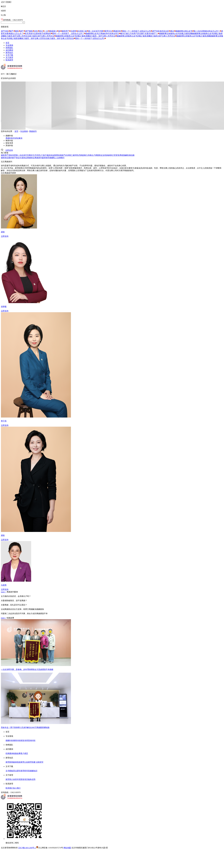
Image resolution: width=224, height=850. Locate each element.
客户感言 (24, 753)
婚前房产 (65, 31)
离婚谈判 (33, 131)
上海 (3, 15)
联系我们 (9, 788)
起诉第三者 (82, 31)
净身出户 (91, 155)
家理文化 (108, 31)
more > (3, 592)
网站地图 (67, 848)
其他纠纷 (9, 145)
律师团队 (9, 48)
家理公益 (24, 762)
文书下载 (9, 55)
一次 (46, 31)
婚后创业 (50, 155)
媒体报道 (17, 762)
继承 (17, 31)
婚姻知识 (33, 771)
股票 (56, 155)
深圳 (3, 11)
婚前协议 (4, 158)
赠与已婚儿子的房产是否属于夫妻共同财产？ (139, 34)
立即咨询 (9, 150)
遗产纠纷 (4, 31)
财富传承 (9, 143)
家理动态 (9, 53)
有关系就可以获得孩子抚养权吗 (38, 34)
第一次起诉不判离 (95, 31)
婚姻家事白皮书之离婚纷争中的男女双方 (102, 34)
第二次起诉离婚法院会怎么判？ (207, 31)
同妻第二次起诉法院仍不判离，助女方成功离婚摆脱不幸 (24, 614)
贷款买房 (12, 155)
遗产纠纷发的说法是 (160, 31)
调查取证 (99, 155)
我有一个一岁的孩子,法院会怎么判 (136, 31)
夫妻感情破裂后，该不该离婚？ (14, 601)
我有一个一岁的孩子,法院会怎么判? (89, 38)
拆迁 (41, 31)
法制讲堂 (39, 762)
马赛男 (73, 31)
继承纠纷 (9, 141)
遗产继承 (29, 31)
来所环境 (17, 779)
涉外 (36, 31)
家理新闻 (9, 762)
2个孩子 (43, 155)
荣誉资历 (24, 779)
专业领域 (9, 45)
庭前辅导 (45, 158)
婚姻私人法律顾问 (56, 158)
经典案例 (9, 753)
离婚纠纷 (9, 138)
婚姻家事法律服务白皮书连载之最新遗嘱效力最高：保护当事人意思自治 (85, 36)
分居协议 (23, 158)
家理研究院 (25, 771)
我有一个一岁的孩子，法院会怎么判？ (68, 34)
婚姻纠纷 (9, 136)
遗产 (22, 31)
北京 (3, 6)
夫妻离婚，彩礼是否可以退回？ (14, 605)
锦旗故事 (17, 753)
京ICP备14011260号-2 (27, 848)
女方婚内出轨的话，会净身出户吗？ (16, 596)
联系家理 (9, 60)
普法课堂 (17, 771)
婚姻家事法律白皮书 (183, 31)
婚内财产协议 (14, 158)
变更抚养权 (118, 155)
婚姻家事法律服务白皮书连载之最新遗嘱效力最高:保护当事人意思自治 (146, 36)
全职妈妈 (106, 155)
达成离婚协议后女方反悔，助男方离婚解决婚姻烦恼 (22, 609)
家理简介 (9, 779)
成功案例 (9, 50)
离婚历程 (117, 31)
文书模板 (9, 771)
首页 (7, 43)
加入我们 (17, 788)
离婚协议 (31, 158)
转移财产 (61, 155)
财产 (12, 31)
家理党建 (31, 762)
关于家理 (9, 57)
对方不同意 (35, 155)
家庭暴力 (53, 31)
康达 (172, 31)
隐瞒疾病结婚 (128, 155)
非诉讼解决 (17, 138)
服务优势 (31, 779)
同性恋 (77, 155)
